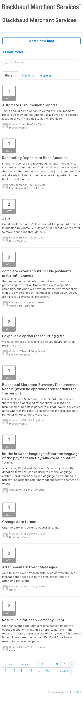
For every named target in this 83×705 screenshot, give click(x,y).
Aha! (78, 692)
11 (22, 671)
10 (13, 671)
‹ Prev (23, 664)
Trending (27, 75)
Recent (10, 75)
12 (30, 671)
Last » (64, 671)
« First (9, 664)
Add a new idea (41, 41)
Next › (49, 671)
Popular (45, 75)
